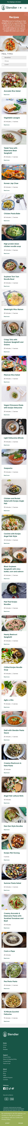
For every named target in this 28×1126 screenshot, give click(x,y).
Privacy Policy (7, 1057)
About (5, 1071)
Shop (4, 1047)
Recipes (5, 1049)
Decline (20, 1123)
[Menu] (25, 8)
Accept (7, 1123)
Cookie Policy (7, 1061)
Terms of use (6, 1063)
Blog (4, 1073)
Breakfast (8, 57)
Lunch (6, 64)
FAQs (4, 1075)
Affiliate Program (8, 1077)
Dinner (7, 61)
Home (5, 1045)
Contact (5, 1079)
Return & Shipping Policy (10, 1059)
